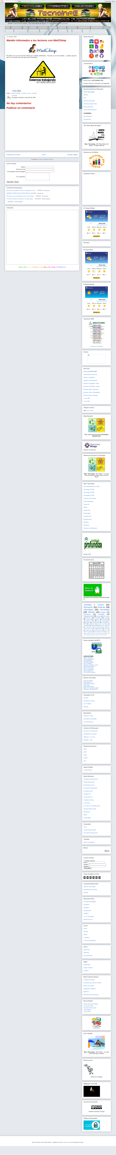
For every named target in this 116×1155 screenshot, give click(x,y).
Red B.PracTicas (88, 919)
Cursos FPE (87, 1011)
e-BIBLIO (86, 913)
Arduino (107, 631)
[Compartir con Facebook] (18, 91)
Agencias (86, 991)
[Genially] (101, 51)
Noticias (86, 94)
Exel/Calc (96, 619)
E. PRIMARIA (33, 27)
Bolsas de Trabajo (89, 985)
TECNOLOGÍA (52, 27)
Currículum (89, 627)
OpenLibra (87, 949)
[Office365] (91, 55)
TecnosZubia (87, 119)
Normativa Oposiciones (90, 103)
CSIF (85, 752)
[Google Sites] (91, 51)
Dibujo (85, 507)
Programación (88, 519)
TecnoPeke (96, 1028)
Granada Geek (87, 910)
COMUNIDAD (62, 27)
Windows (93, 625)
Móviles (91, 612)
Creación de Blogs (15, 93)
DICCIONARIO (44, 30)
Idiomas (88, 618)
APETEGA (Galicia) (89, 666)
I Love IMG (87, 401)
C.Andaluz (86, 937)
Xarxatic (86, 892)
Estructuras (87, 510)
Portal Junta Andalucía (90, 109)
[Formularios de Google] (96, 46)
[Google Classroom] (91, 46)
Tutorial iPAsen (88, 770)
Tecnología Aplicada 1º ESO (92, 486)
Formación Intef (88, 791)
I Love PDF (87, 398)
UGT (85, 761)
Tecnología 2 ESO (89, 621)
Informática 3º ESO (89, 701)
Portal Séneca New (89, 782)
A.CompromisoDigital (90, 901)
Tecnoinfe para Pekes (90, 830)
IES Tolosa (106, 616)
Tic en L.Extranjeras (89, 916)
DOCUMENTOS (77, 30)
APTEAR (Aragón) (89, 662)
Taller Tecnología (88, 501)
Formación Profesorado (90, 788)
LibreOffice (98, 618)
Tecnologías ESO (99, 631)
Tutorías (88, 619)
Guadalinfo (86, 904)
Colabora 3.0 (87, 794)
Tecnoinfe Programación (91, 833)
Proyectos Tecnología (90, 498)
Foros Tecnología (89, 92)
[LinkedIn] (103, 68)
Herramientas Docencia (90, 374)
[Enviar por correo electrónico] (13, 91)
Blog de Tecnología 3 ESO (91, 688)
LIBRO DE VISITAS (33, 30)
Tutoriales (34, 93)
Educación (88, 607)
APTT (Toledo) (88, 663)
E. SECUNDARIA (42, 27)
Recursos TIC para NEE (90, 689)
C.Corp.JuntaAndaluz (90, 940)
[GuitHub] (101, 55)
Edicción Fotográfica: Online (92, 386)
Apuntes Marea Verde (90, 809)
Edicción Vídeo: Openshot (91, 389)
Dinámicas (88, 630)
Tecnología (104, 610)
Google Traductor (88, 967)
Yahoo (85, 934)
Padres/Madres (87, 634)
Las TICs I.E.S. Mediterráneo (92, 806)
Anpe (85, 749)
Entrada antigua (73, 154)
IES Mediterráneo (99, 627)
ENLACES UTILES (16, 27)
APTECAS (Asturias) (89, 672)
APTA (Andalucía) (89, 659)
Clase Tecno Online (89, 683)
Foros (85, 827)
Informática (88, 610)
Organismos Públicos (90, 988)
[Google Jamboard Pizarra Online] (101, 46)
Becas (98, 616)
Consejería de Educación (91, 779)
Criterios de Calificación (90, 528)
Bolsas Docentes (88, 106)
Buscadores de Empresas (91, 994)
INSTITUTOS (9, 30)
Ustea (85, 755)
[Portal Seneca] (91, 41)
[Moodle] (101, 41)
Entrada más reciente (13, 154)
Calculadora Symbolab (90, 719)
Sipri (85, 97)
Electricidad (87, 513)
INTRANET (86, 30)
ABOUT (25, 27)
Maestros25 (87, 812)
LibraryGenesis (88, 955)
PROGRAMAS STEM (97, 27)
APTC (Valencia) (88, 670)
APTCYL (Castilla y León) (91, 665)
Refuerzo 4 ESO (88, 716)
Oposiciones (95, 622)
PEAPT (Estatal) (88, 657)
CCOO (85, 758)
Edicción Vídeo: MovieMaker (92, 392)
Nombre (86, 864)
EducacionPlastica (89, 686)
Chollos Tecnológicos (103, 621)
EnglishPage (87, 964)
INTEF (85, 815)
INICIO (8, 27)
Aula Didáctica (88, 116)
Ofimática (86, 525)
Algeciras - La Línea (89, 737)
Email (86, 862)
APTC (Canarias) (88, 668)
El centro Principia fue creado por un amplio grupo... (20, 198)
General (104, 619)
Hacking (86, 706)
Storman (65, 1142)
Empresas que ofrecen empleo (92, 982)
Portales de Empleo (89, 979)
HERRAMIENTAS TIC (84, 27)
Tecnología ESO (101, 634)
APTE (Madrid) (88, 660)
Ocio (106, 630)
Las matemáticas (88, 722)
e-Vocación (87, 803)
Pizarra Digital (87, 818)
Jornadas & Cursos (26, 93)
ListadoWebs (87, 1009)
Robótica (86, 522)
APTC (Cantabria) (89, 669)
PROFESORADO (72, 27)
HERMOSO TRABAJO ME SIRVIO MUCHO (18, 193)
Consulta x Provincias (96, 346)
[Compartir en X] (17, 91)
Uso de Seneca (88, 797)
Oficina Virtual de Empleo (91, 1004)
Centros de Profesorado (90, 731)
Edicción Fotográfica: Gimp (91, 383)
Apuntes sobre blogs (89, 886)
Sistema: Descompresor (90, 380)
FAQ (70, 30)
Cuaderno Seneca (89, 800)
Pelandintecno (88, 682)
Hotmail (86, 931)
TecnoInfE (106, 628)
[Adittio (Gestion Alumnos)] (96, 41)
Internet (100, 628)
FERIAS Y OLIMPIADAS (21, 30)
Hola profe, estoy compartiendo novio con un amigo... (21, 196)
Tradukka (86, 970)
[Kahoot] (96, 51)
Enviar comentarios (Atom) (46, 159)
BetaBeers (86, 907)
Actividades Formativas (90, 734)
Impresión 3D (87, 516)
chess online (90, 410)
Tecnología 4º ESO (89, 495)
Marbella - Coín (88, 740)
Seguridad (86, 625)
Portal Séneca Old (89, 785)
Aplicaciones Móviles (103, 625)
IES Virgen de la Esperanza (96, 633)
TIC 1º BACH (87, 703)
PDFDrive (86, 952)
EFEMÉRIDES (62, 30)
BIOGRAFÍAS (53, 30)
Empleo (103, 612)
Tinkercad (86, 504)
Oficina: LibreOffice (89, 377)
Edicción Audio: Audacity (90, 395)
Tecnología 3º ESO (89, 492)
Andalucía (91, 624)
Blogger (81, 1142)
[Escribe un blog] (15, 91)
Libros (87, 622)
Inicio (44, 154)
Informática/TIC (98, 630)
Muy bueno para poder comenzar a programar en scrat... (21, 190)
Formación (87, 614)
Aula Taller (87, 685)
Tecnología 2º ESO (89, 489)
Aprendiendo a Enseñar (90, 889)
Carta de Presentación (90, 1007)
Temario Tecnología (89, 100)
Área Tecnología (88, 680)
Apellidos (86, 866)
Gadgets (107, 618)
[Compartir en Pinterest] (20, 91)
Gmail (85, 928)
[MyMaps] (96, 55)
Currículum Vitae (88, 1006)
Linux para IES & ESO (90, 371)
